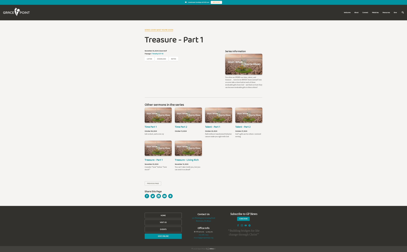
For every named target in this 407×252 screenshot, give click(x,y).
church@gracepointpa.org (203, 238)
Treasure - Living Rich (187, 160)
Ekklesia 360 (211, 249)
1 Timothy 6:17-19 (157, 53)
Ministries (375, 12)
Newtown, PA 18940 (203, 221)
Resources (386, 12)
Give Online (163, 236)
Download (161, 59)
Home (163, 215)
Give (395, 12)
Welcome (347, 12)
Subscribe (243, 218)
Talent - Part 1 (212, 127)
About (356, 12)
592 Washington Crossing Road (203, 218)
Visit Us (163, 222)
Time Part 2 (181, 127)
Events (163, 229)
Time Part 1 (151, 127)
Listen (149, 59)
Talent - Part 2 (243, 127)
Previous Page (153, 183)
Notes (173, 59)
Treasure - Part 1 (154, 160)
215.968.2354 (203, 235)
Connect (365, 12)
